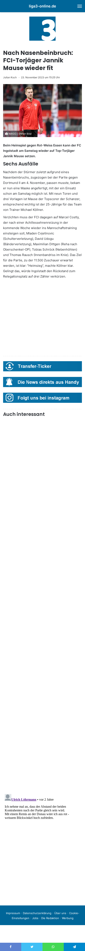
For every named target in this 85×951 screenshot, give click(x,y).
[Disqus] (42, 844)
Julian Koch (10, 77)
